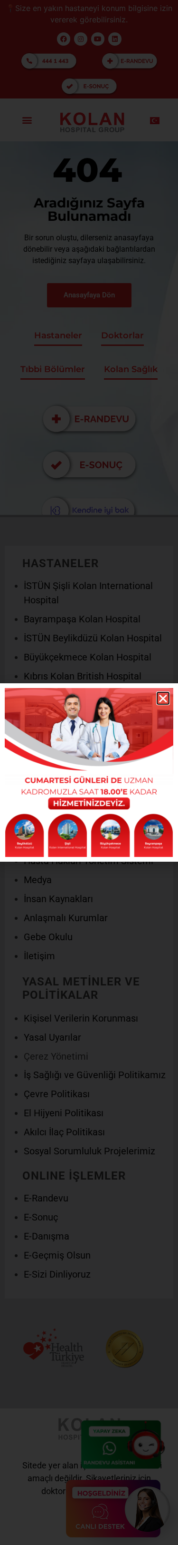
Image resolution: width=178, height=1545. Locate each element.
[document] (89, 772)
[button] (163, 698)
